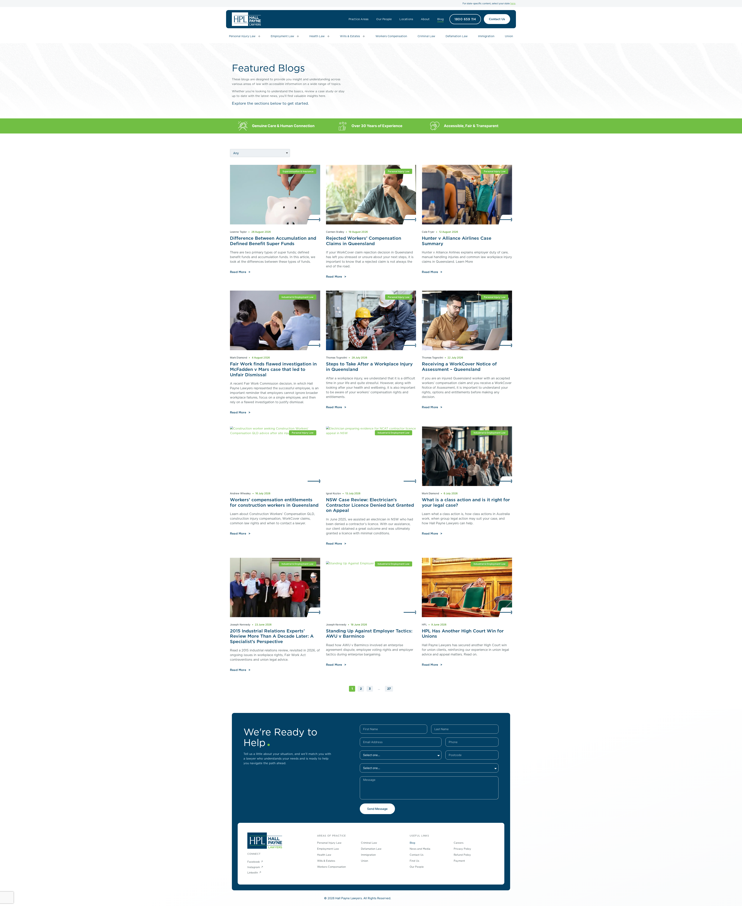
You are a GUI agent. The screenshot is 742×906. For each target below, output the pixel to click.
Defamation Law (371, 848)
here (512, 3)
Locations (406, 19)
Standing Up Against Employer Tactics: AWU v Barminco (369, 633)
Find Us (414, 860)
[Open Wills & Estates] (364, 36)
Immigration (368, 854)
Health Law (324, 854)
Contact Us (416, 854)
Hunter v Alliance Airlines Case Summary (456, 241)
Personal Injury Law (329, 842)
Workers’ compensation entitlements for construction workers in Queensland (274, 502)
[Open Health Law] (328, 36)
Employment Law (328, 848)
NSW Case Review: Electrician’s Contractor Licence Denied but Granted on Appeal (370, 504)
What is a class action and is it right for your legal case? (466, 502)
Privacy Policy (462, 848)
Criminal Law (369, 842)
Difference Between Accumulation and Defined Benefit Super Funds (273, 241)
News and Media (420, 848)
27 (390, 688)
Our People (384, 19)
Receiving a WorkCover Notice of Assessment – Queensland (459, 366)
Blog (440, 19)
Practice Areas (359, 19)
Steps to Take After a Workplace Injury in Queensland (369, 366)
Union (364, 860)
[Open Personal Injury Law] (259, 36)
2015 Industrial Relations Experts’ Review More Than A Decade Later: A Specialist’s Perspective (272, 636)
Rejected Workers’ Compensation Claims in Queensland (363, 241)
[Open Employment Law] (298, 36)
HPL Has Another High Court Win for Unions (463, 633)
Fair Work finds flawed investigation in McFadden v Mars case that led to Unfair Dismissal (273, 369)
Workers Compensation (331, 866)
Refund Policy (462, 854)
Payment (459, 860)
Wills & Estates (326, 860)
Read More (238, 272)
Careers (458, 842)
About (425, 19)
